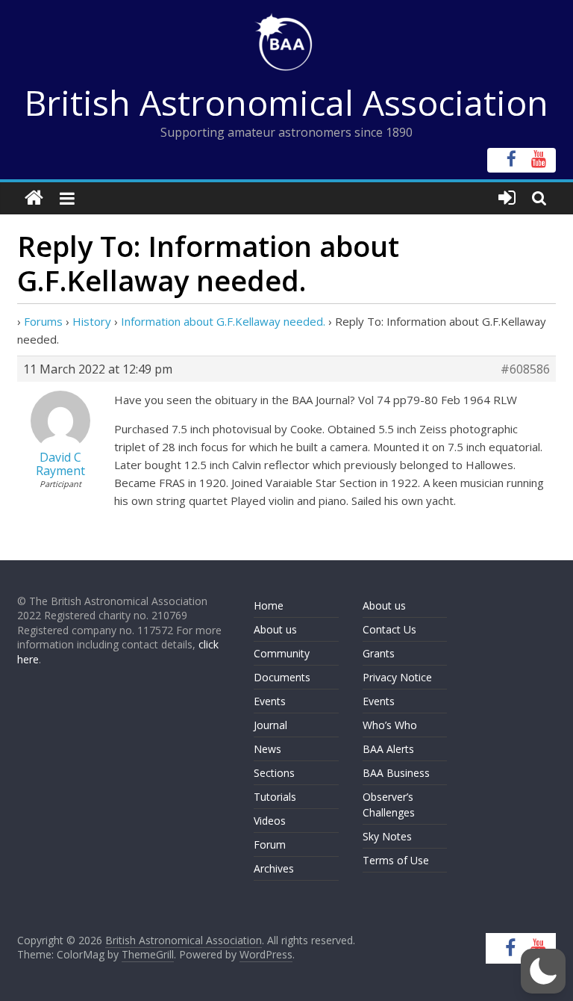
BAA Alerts (388, 749)
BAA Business (396, 773)
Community (282, 653)
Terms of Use (396, 860)
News (267, 749)
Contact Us (389, 629)
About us (275, 629)
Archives (274, 868)
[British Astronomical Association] (34, 198)
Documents (282, 677)
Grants (379, 653)
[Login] (507, 198)
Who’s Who (390, 725)
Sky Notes (387, 836)
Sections (274, 773)
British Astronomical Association (286, 102)
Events (270, 701)
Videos (270, 820)
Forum (270, 844)
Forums (43, 321)
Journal (270, 725)
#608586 (525, 369)
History (91, 321)
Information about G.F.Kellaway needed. (223, 321)
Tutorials (275, 797)
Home (269, 605)
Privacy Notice (397, 677)
